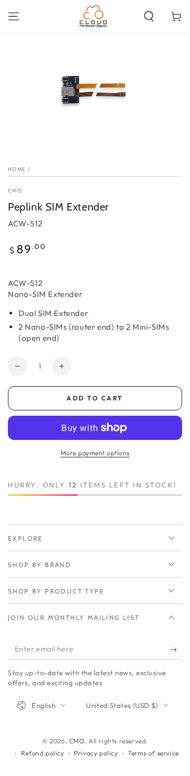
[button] (149, 16)
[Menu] (13, 16)
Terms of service (153, 753)
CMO (15, 190)
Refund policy (42, 753)
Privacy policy (96, 753)
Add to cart (94, 398)
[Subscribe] (176, 649)
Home (17, 169)
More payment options (95, 453)
